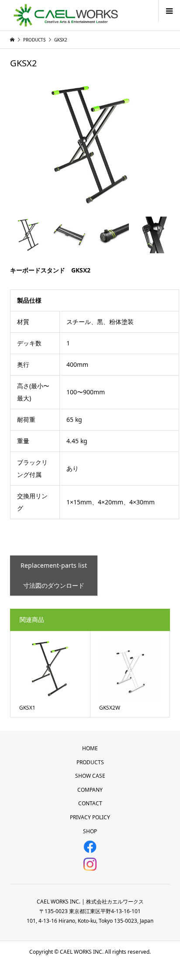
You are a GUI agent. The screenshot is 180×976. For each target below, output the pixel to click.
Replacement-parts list (54, 565)
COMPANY (90, 789)
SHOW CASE (90, 775)
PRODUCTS (90, 762)
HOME (90, 748)
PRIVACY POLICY (90, 817)
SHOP (90, 831)
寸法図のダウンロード (53, 585)
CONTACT (90, 803)
